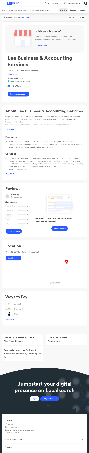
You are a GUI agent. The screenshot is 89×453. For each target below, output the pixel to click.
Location (82, 10)
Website (18, 86)
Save (84, 17)
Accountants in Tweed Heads (17, 10)
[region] (66, 264)
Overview (63, 10)
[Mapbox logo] (55, 283)
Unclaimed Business (17, 17)
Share (74, 17)
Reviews (73, 10)
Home (3, 10)
